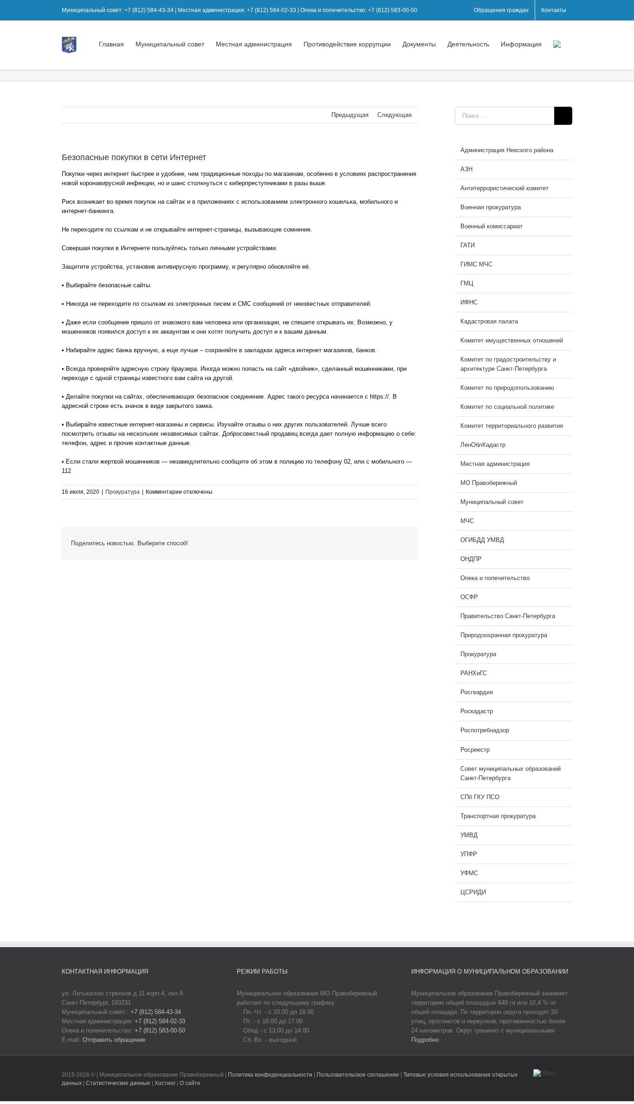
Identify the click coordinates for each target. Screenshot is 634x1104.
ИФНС (469, 302)
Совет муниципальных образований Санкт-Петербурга (510, 773)
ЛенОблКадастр (482, 444)
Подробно (425, 1039)
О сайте (190, 1083)
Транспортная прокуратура (498, 816)
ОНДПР (471, 558)
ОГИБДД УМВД (482, 539)
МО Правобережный (488, 482)
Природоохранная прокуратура (503, 635)
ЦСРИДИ (473, 892)
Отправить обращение (114, 1039)
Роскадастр (476, 711)
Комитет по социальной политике (507, 406)
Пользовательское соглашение (359, 1075)
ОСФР (469, 597)
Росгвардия (476, 692)
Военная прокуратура (490, 207)
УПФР (468, 854)
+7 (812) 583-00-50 (160, 1030)
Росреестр (475, 749)
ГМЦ (466, 283)
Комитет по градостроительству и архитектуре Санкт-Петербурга (508, 364)
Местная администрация (495, 463)
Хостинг (165, 1083)
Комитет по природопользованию (507, 387)
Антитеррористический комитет (504, 188)
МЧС (467, 520)
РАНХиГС (473, 673)
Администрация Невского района (506, 150)
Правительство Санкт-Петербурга (507, 616)
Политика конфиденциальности (271, 1075)
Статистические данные (118, 1083)
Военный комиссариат (491, 226)
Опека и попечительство (495, 578)
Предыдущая (350, 114)
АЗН (466, 169)
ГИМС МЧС (476, 264)
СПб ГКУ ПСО (479, 797)
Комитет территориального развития (511, 425)
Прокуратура (122, 492)
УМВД (469, 835)
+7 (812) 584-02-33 (160, 1021)
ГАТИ (467, 245)
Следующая (394, 114)
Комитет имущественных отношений (511, 340)
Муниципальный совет (492, 501)
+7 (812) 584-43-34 (155, 1011)
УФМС (469, 873)
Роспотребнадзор (484, 730)
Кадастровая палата (489, 321)
